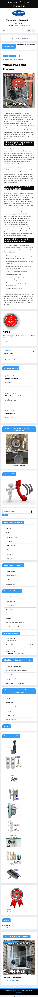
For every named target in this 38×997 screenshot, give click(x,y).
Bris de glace (9, 597)
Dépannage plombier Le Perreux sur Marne (16, 670)
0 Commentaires (19, 59)
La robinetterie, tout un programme (14, 653)
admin (22, 56)
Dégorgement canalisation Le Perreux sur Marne (18, 679)
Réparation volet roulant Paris (13, 627)
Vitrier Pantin (8, 353)
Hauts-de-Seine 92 (10, 702)
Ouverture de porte (10, 584)
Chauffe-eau (9, 533)
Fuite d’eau (8, 528)
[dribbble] (19, 6)
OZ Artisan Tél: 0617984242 (15, 988)
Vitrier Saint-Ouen (11, 378)
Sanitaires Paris (9, 554)
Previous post (7, 350)
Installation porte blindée (12, 580)
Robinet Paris (9, 541)
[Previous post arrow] (33, 352)
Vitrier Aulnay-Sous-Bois (12, 360)
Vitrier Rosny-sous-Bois (13, 396)
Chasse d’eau (9, 558)
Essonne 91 (8, 698)
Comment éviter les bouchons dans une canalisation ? (19, 645)
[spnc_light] (33, 31)
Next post (6, 357)
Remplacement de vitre (11, 601)
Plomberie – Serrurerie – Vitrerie (18, 21)
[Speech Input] (31, 511)
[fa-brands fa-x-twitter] (16, 6)
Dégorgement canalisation (12, 537)
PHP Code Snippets (12, 993)
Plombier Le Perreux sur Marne (13, 666)
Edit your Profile (30, 336)
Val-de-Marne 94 (10, 711)
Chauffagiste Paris (10, 546)
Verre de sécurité (10, 605)
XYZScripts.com (26, 993)
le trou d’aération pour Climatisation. (15, 622)
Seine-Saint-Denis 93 (11, 707)
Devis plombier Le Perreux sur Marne (15, 683)
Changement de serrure (11, 575)
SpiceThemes (19, 989)
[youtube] (24, 6)
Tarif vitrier (8, 618)
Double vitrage (9, 610)
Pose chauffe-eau (10, 675)
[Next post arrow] (33, 359)
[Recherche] (29, 30)
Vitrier (5, 56)
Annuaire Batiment (6, 925)
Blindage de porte (10, 571)
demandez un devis (17, 218)
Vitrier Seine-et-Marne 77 (12, 720)
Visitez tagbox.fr (6, 927)
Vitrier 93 (12, 56)
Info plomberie (8, 942)
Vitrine (7, 614)
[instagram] (21, 6)
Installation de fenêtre (11, 651)
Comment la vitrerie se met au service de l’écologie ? (19, 647)
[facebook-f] (14, 6)
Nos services (9, 649)
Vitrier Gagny (10, 413)
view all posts (7, 342)
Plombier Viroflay (10, 715)
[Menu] (3, 31)
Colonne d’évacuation (11, 550)
